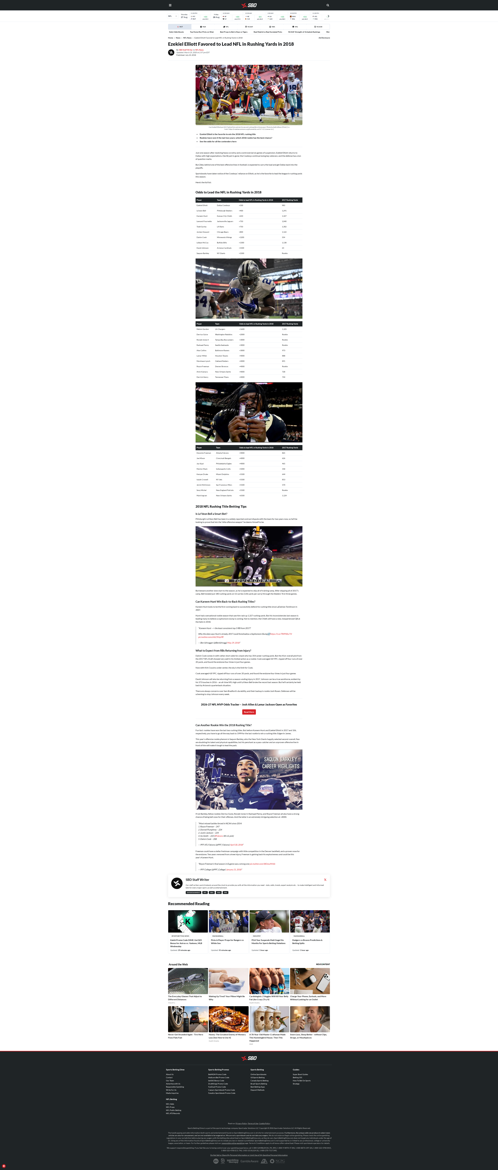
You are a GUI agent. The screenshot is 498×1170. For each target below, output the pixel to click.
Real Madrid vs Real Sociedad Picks (268, 32)
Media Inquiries (172, 1098)
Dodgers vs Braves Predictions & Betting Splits (307, 947)
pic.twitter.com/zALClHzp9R (210, 637)
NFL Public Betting (173, 1115)
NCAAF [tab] (250, 27)
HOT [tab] (180, 27)
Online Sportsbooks (258, 1079)
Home (170, 38)
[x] (325, 884)
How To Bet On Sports (302, 1086)
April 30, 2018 (236, 847)
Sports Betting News (180, 941)
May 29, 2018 (233, 642)
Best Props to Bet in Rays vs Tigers (233, 32)
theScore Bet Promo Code (218, 1083)
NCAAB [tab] (319, 27)
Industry (257, 941)
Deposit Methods (257, 1095)
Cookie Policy (264, 1129)
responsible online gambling (233, 1148)
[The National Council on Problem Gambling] (277, 1166)
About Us (170, 1079)
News (178, 38)
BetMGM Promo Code (217, 1079)
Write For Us (171, 1095)
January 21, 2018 (233, 874)
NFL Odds (170, 1109)
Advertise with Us (173, 1089)
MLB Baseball (217, 941)
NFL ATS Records (173, 1118)
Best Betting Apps (258, 1092)
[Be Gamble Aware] (249, 1166)
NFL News (187, 38)
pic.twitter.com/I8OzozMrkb (262, 869)
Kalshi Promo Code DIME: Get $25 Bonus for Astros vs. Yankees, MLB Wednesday (186, 948)
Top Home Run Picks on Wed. (202, 32)
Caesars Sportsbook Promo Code (221, 1095)
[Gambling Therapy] (232, 1166)
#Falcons (219, 838)
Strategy (296, 1089)
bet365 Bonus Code (216, 1086)
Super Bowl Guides (300, 1079)
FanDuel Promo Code (217, 1092)
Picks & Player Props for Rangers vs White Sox (227, 947)
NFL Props (170, 1112)
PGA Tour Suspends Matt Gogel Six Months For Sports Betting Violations (268, 947)
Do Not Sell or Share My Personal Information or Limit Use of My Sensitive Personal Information (249, 1160)
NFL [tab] (227, 27)
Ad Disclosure (324, 38)
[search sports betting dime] (328, 5)
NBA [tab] (273, 27)
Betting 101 (297, 1083)
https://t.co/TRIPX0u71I (281, 634)
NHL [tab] (296, 27)
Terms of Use (253, 1129)
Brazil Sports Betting (259, 1089)
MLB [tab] (204, 27)
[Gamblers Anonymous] (264, 1166)
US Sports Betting (258, 1083)
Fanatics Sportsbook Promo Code (221, 1098)
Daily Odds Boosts (176, 32)
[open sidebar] (170, 5)
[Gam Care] (223, 1166)
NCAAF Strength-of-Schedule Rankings (304, 32)
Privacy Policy (241, 1129)
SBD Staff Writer (186, 50)
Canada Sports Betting (259, 1086)
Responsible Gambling (175, 1092)
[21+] (216, 1166)
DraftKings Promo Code (218, 1089)
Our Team (170, 1086)
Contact (169, 1083)
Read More (249, 712)
